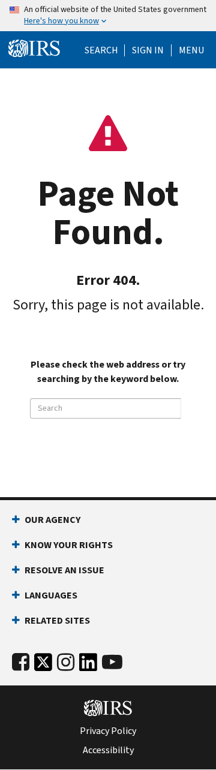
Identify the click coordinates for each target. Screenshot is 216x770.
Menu (191, 50)
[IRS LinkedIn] (88, 665)
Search (101, 50)
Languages (51, 595)
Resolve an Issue (64, 570)
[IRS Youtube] (112, 662)
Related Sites (57, 620)
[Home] (34, 49)
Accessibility (108, 750)
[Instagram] (65, 662)
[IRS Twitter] (43, 665)
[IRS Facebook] (20, 662)
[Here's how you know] (108, 15)
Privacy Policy (108, 731)
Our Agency (52, 519)
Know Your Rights (69, 545)
